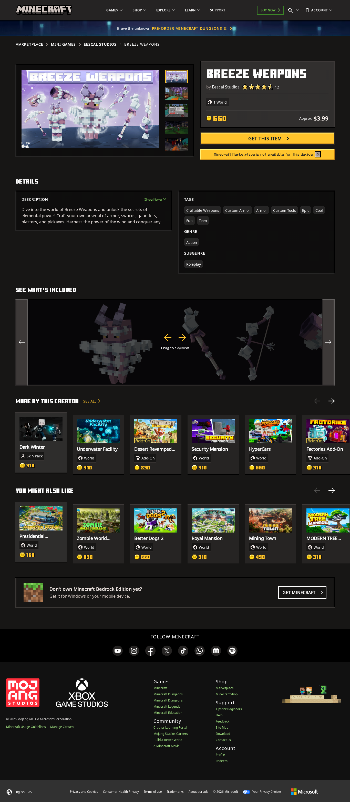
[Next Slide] (331, 401)
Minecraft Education (167, 712)
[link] (117, 651)
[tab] (176, 76)
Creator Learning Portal (170, 727)
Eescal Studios (100, 44)
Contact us (223, 740)
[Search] (294, 10)
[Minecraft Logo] (43, 10)
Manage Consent (62, 726)
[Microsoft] (304, 791)
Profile (220, 755)
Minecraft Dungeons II (169, 694)
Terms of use (153, 792)
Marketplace (29, 44)
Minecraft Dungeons (168, 700)
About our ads (198, 792)
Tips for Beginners (229, 709)
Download (223, 733)
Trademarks (175, 792)
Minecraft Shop (227, 694)
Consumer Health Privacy (121, 792)
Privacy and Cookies (84, 792)
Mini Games (63, 44)
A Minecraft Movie (166, 746)
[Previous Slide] (317, 401)
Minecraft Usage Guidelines (26, 726)
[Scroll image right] (328, 342)
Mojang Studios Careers (170, 733)
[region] (175, 342)
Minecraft (160, 688)
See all (89, 401)
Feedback (222, 721)
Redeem (222, 761)
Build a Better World (167, 740)
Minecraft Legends (166, 706)
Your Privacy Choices (267, 792)
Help (219, 715)
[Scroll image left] (21, 342)
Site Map (222, 727)
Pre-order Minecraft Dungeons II (189, 28)
